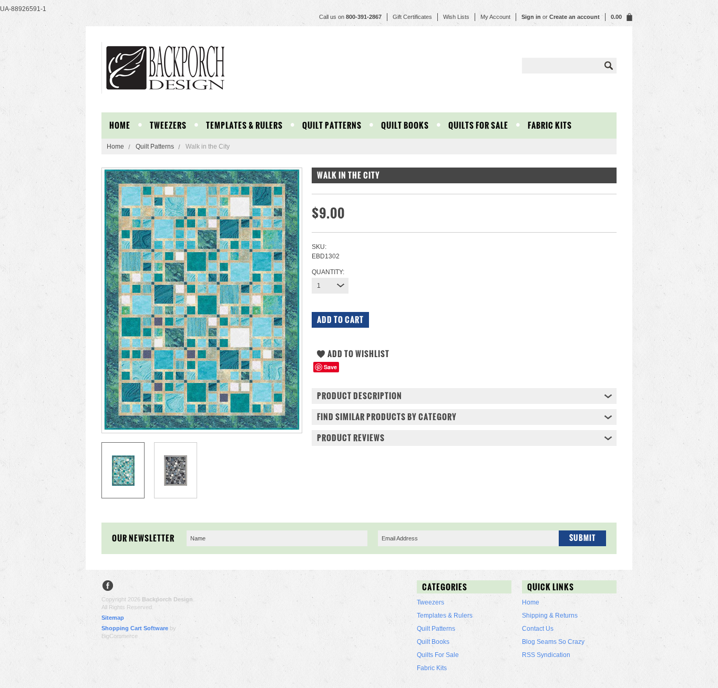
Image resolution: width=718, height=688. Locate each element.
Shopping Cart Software (134, 628)
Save (330, 367)
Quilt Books (405, 125)
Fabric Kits (550, 125)
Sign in (531, 17)
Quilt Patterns (332, 125)
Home (115, 146)
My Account (495, 17)
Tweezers (168, 125)
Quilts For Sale (478, 125)
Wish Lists (456, 17)
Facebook (108, 586)
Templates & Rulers (244, 125)
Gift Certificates (412, 17)
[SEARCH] (609, 66)
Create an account (574, 17)
